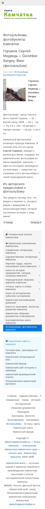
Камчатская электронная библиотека (21, 245)
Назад (9, 222)
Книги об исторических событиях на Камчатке (18, 294)
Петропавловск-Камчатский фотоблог (21, 382)
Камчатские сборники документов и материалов (20, 315)
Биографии (32, 419)
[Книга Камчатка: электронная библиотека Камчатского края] (20, 14)
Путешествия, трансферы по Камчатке (22, 351)
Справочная (12, 399)
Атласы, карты (32, 423)
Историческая (23, 403)
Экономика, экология (23, 415)
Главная (12, 395)
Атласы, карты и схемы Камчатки (18, 288)
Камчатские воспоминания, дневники (21, 301)
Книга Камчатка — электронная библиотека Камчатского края (22, 445)
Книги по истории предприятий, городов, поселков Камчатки (18, 272)
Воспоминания (16, 419)
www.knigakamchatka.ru (17, 441)
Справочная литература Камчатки (19, 251)
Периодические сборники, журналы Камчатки (20, 281)
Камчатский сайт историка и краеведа (21, 369)
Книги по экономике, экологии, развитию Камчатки (22, 308)
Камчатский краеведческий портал (21, 376)
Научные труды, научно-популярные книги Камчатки (21, 265)
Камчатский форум (16, 363)
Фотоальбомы (14, 423)
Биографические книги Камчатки (18, 321)
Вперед (35, 222)
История (35, 399)
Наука (25, 399)
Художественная (28, 395)
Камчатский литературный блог (20, 358)
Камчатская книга (23, 427)
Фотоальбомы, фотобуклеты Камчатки (16, 73)
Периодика (23, 411)
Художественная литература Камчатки (22, 258)
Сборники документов (23, 407)
